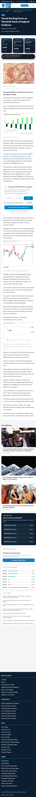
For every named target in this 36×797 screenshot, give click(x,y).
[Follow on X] (28, 1)
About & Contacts (21, 1)
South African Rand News (9, 786)
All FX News (5, 761)
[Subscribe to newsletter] (33, 1)
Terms (7, 795)
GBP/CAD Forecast (18, 542)
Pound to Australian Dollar (9, 740)
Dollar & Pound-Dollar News (10, 768)
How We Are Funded (7, 685)
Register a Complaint (7, 695)
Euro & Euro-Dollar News (9, 771)
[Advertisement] (18, 645)
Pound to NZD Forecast (8, 716)
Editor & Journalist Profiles (9, 692)
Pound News (5, 763)
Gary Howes (12, 28)
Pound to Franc (6, 750)
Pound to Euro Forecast (8, 706)
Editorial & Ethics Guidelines (10, 687)
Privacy (3, 795)
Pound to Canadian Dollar (9, 745)
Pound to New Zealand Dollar (10, 742)
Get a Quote (24, 5)
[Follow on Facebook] (31, 1)
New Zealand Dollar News (9, 776)
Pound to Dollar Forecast (9, 708)
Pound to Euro (5, 730)
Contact (3, 680)
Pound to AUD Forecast (8, 713)
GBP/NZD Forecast (18, 537)
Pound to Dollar (6, 735)
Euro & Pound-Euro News (9, 766)
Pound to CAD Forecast (8, 718)
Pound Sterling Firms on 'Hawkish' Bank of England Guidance (23, 10)
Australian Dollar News (8, 773)
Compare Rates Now (18, 560)
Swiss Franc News (6, 783)
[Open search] (30, 5)
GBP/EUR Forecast (18, 525)
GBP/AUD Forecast (18, 533)
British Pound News (9, 10)
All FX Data (4, 727)
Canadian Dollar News (8, 778)
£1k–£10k (9, 198)
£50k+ (28, 198)
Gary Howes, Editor (7, 690)
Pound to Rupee (6, 752)
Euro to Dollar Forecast (8, 711)
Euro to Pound (5, 732)
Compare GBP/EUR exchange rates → (18, 207)
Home (2, 10)
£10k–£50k (18, 198)
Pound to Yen (5, 747)
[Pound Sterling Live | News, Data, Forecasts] (6, 5)
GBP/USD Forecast (18, 529)
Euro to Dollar (5, 737)
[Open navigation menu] (33, 5)
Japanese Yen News (7, 781)
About (3, 682)
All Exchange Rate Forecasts (10, 703)
